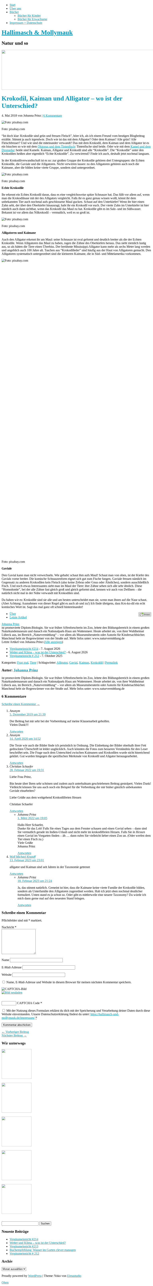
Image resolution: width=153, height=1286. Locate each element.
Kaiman (84, 662)
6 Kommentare (52, 115)
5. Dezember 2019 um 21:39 (28, 714)
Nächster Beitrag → (14, 1035)
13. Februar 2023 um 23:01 (27, 860)
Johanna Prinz (10, 624)
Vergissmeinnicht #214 (24, 648)
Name (5, 960)
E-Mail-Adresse (12, 967)
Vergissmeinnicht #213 (24, 1246)
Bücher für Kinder (29, 15)
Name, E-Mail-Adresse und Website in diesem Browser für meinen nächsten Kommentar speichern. (68, 982)
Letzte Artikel (18, 617)
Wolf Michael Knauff (22, 856)
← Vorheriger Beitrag (15, 1032)
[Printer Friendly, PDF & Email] (144, 614)
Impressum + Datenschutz (26, 22)
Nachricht (9, 927)
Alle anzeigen (53, 642)
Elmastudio (74, 1275)
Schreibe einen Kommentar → (21, 704)
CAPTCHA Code (28, 1003)
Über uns (15, 8)
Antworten (16, 731)
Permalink (111, 662)
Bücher (14, 12)
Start (12, 5)
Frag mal (22, 662)
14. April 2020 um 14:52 (25, 738)
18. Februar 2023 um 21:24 (35, 881)
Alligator (62, 662)
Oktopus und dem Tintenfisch (56, 146)
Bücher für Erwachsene (32, 19)
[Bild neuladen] (12, 992)
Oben (5, 1282)
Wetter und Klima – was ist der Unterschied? (38, 652)
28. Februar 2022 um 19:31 (27, 770)
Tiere (33, 662)
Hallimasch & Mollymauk (37, 32)
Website (7, 974)
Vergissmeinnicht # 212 (24, 656)
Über (13, 613)
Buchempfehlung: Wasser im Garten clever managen (43, 1250)
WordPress (35, 1275)
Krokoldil (97, 662)
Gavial (73, 662)
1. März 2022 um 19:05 (32, 818)
